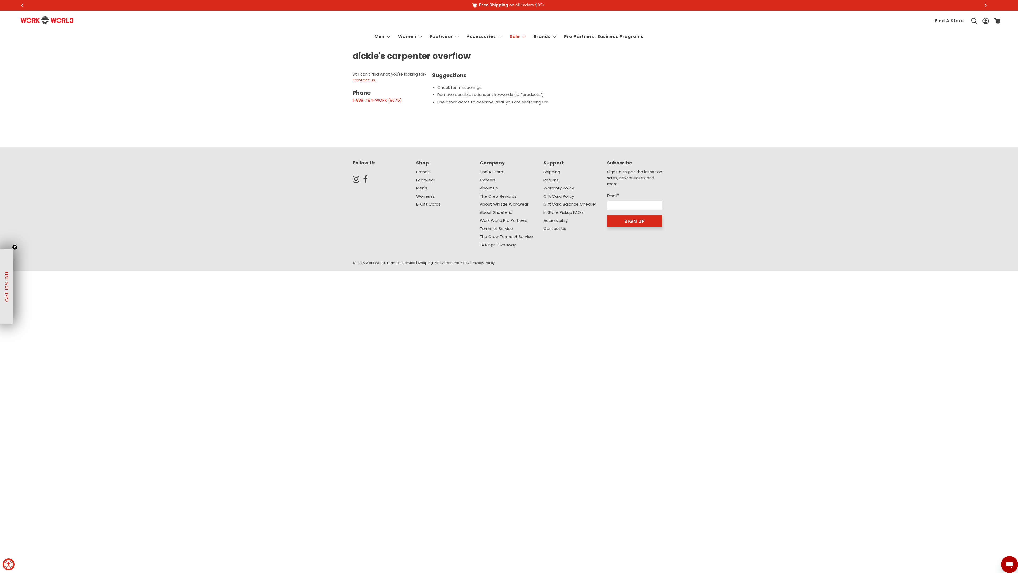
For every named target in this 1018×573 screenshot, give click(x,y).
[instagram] (358, 179)
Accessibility (555, 220)
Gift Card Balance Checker (569, 204)
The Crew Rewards (498, 196)
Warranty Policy (558, 188)
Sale (515, 36)
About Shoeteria (496, 212)
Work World (375, 263)
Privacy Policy (483, 263)
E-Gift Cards (428, 204)
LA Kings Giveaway (498, 245)
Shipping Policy (431, 263)
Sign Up (634, 221)
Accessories (481, 36)
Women (407, 36)
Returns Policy (457, 263)
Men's (421, 188)
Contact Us (554, 228)
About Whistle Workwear (504, 204)
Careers (488, 180)
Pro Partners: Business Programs (603, 36)
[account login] (985, 21)
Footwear (441, 36)
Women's (425, 196)
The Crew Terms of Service (506, 236)
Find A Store (949, 21)
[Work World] (46, 20)
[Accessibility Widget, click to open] (9, 564)
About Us (489, 188)
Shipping (551, 172)
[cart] (997, 21)
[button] (6, 286)
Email (613, 195)
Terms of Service (496, 228)
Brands (423, 172)
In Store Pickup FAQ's (563, 212)
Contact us (364, 80)
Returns (551, 180)
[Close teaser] (14, 247)
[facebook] (368, 179)
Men (379, 36)
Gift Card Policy (558, 196)
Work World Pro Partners (503, 220)
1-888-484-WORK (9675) (377, 100)
